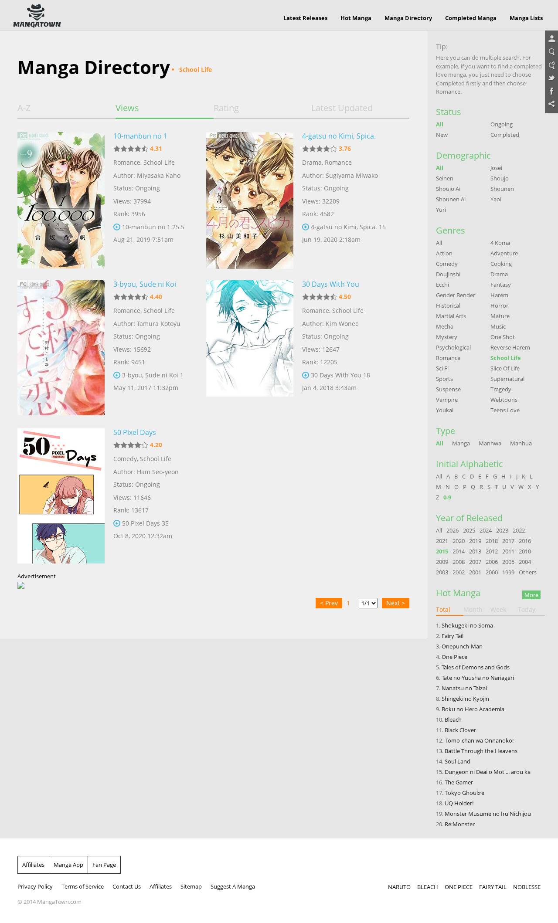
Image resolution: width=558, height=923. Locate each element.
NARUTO (399, 887)
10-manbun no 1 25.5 (153, 227)
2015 (442, 551)
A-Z (24, 108)
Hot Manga (355, 18)
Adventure (504, 253)
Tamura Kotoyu (158, 323)
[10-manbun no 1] (61, 199)
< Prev (329, 603)
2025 (469, 530)
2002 (459, 572)
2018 (492, 541)
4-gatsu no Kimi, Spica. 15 (348, 227)
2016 (525, 541)
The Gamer (459, 782)
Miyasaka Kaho (158, 175)
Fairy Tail (452, 636)
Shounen (502, 189)
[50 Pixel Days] (61, 495)
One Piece (454, 657)
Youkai (444, 410)
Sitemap (191, 886)
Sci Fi (442, 368)
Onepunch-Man (462, 646)
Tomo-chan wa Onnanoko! (479, 740)
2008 (459, 562)
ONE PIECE (459, 887)
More (531, 595)
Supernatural (507, 379)
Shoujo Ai (448, 189)
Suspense (448, 389)
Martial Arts (451, 316)
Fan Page (104, 865)
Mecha (444, 326)
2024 (486, 530)
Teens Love (505, 410)
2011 (508, 551)
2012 (492, 551)
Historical (448, 305)
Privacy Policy (35, 886)
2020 (459, 541)
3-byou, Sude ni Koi (144, 284)
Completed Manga (471, 18)
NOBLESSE (527, 887)
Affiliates (33, 865)
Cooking (501, 264)
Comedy (125, 459)
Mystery (446, 337)
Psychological (453, 347)
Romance (126, 162)
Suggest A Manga (233, 886)
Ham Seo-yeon (158, 472)
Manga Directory (408, 18)
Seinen (444, 178)
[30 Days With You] (249, 347)
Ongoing (501, 124)
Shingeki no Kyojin (465, 698)
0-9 (447, 497)
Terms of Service (82, 886)
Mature (500, 316)
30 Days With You (330, 284)
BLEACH (427, 887)
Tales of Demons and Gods (476, 667)
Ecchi (442, 284)
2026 (452, 530)
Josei (496, 168)
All (439, 124)
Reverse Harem (510, 347)
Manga (461, 443)
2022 (519, 530)
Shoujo (499, 178)
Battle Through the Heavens (481, 751)
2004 (525, 562)
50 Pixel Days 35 (145, 523)
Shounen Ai (451, 199)
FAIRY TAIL (493, 887)
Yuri (441, 210)
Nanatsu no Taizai (464, 688)
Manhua (521, 443)
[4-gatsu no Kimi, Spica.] (249, 199)
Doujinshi (448, 274)
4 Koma (500, 243)
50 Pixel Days (134, 432)
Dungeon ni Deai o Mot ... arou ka (488, 772)
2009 (442, 562)
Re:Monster (460, 824)
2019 (475, 541)
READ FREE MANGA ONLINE (37, 16)
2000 (492, 572)
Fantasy (500, 284)
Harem (499, 295)
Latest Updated (342, 108)
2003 (442, 572)
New (442, 135)
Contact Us (126, 886)
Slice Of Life (505, 368)
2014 (459, 551)
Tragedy (500, 389)
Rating (226, 108)
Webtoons (503, 400)
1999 (508, 572)
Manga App (68, 865)
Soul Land (457, 761)
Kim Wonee (342, 323)
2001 (475, 572)
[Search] (551, 52)
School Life (159, 162)
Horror (499, 305)
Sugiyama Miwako (352, 175)
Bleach (453, 719)
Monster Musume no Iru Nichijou (488, 814)
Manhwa (490, 443)
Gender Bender (455, 295)
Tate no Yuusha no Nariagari (478, 678)
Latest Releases (305, 18)
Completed (504, 135)
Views (127, 108)
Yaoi (495, 199)
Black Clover (460, 730)
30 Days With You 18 (340, 375)
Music (498, 326)
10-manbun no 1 (140, 136)
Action (444, 253)
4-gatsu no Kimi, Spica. (339, 136)
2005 (508, 562)
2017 (508, 541)
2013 (475, 551)
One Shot (502, 337)
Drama (312, 162)
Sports (444, 379)
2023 (502, 530)
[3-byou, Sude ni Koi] (61, 347)
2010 (525, 551)
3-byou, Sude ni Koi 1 (153, 375)
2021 (442, 541)
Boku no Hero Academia (473, 709)
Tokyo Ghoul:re (464, 793)
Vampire (447, 400)
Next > (395, 603)
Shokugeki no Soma (467, 625)
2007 (475, 562)
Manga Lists (526, 18)
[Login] (551, 39)
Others (528, 572)
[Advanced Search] (551, 65)
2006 (492, 562)
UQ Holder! (459, 803)
